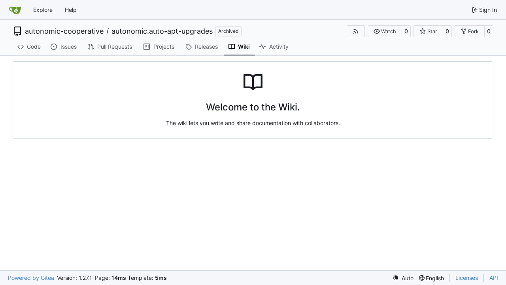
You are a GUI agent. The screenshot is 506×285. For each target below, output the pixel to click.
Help (71, 9)
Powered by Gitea (31, 277)
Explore (43, 9)
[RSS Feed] (356, 31)
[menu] (403, 278)
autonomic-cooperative (64, 31)
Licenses (466, 277)
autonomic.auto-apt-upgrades (162, 31)
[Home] (15, 10)
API (493, 277)
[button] (385, 31)
